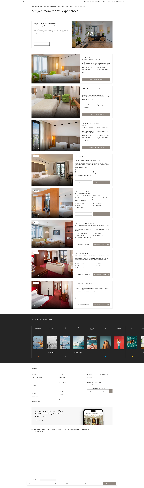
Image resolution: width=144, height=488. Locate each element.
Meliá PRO (61, 391)
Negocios (61, 389)
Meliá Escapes (34, 382)
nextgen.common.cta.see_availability (96, 79)
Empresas (61, 394)
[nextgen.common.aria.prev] (34, 80)
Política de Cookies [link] (65, 429)
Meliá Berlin (71, 6)
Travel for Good (35, 396)
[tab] (33, 480)
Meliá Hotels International (37, 377)
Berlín (67, 6)
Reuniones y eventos (63, 399)
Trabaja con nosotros (36, 398)
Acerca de (34, 374)
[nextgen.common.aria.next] (41, 80)
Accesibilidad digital (85, 429)
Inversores (34, 393)
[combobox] (104, 1)
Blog (32, 388)
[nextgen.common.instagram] (90, 384)
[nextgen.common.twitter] (93, 384)
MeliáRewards (34, 380)
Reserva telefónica (63, 382)
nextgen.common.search (109, 483)
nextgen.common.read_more (42, 43)
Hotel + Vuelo (62, 380)
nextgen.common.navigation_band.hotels (52, 6)
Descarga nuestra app (41, 420)
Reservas (61, 374)
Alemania (62, 6)
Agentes (60, 397)
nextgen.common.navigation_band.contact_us (97, 374)
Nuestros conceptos (35, 390)
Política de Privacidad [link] (41, 429)
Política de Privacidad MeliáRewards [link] (53, 429)
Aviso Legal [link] (34, 429)
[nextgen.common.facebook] (88, 384)
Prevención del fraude (36, 401)
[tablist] (72, 480)
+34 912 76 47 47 (90, 377)
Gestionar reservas (63, 377)
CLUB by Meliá (34, 385)
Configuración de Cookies (75, 429)
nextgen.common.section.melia (37, 6)
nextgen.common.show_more (84, 182)
